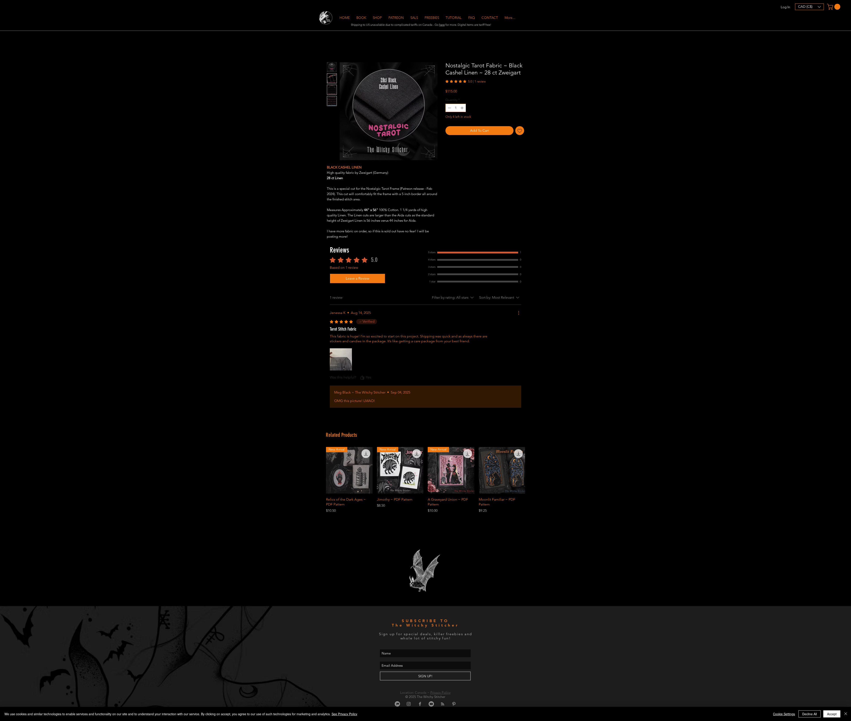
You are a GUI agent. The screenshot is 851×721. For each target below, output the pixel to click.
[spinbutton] (456, 108)
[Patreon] (397, 704)
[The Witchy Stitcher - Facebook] (420, 704)
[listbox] (809, 6)
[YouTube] (431, 704)
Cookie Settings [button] (784, 714)
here (442, 24)
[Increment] (462, 108)
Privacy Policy (440, 692)
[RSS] (442, 704)
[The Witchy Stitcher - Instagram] (408, 704)
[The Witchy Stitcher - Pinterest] (454, 704)
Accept (832, 714)
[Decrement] (449, 108)
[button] (377, 17)
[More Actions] (518, 312)
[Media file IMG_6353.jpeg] (341, 359)
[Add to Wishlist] (519, 130)
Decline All (809, 714)
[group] (425, 482)
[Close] (845, 713)
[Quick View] (502, 470)
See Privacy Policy (344, 714)
